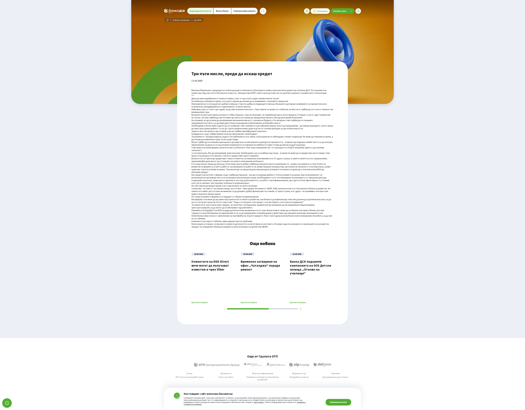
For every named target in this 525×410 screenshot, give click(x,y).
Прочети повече (199, 302)
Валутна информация (262, 373)
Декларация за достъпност (335, 377)
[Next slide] (300, 308)
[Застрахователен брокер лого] (217, 365)
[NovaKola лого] (275, 365)
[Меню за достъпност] (358, 11)
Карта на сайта (226, 377)
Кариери (335, 373)
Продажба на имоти (299, 377)
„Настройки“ (258, 402)
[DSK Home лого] (322, 365)
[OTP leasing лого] (299, 365)
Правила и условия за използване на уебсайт (262, 378)
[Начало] (167, 20)
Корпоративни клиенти (244, 11)
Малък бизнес (222, 11)
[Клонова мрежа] (307, 11)
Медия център (299, 373)
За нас (189, 373)
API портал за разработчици (189, 377)
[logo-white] (174, 11)
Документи (226, 373)
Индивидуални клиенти (200, 11)
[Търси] (263, 11)
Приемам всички (338, 402)
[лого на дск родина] (253, 365)
